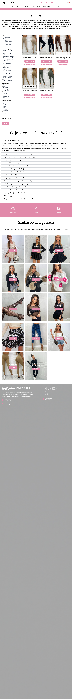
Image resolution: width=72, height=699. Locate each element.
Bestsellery (26, 6)
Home (12, 6)
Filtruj (5, 123)
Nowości (39, 6)
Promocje (33, 6)
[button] (29, 64)
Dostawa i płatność (46, 6)
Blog (54, 6)
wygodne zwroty (59, 212)
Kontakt (59, 6)
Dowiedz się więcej (63, 61)
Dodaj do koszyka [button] (30, 61)
